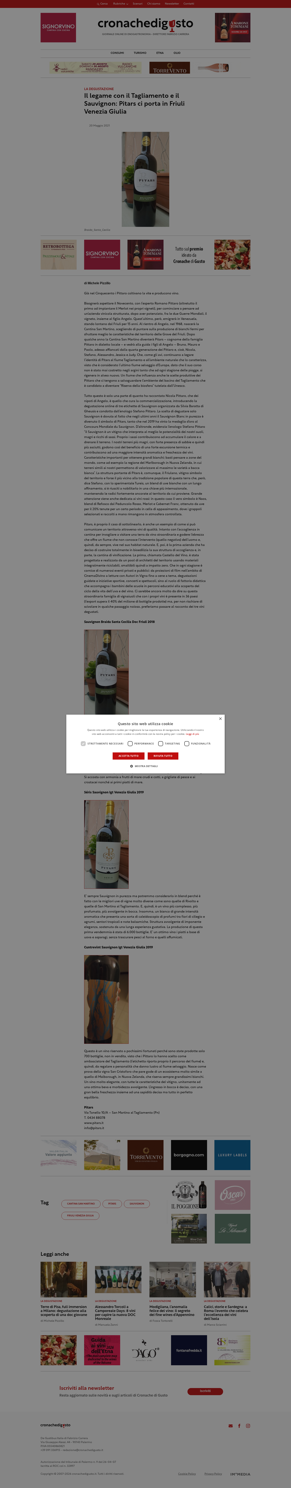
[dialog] (145, 744)
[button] (145, 766)
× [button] (220, 718)
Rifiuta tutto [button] (163, 756)
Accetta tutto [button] (129, 756)
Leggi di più (192, 734)
